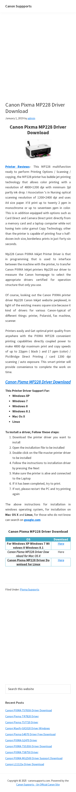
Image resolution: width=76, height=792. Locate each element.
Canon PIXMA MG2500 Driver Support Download (33, 758)
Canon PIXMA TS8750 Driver (21, 752)
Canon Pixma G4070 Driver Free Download (30, 734)
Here (61, 544)
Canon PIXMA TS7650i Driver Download (28, 710)
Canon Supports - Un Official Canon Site (38, 784)
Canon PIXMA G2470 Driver (21, 740)
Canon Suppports (18, 6)
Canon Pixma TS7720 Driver (21, 722)
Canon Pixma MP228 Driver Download (38, 382)
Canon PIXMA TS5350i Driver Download (28, 746)
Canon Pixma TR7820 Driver (22, 716)
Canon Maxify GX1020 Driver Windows (27, 728)
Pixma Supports (29, 589)
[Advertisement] (38, 62)
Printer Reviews (17, 167)
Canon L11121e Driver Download (24, 764)
